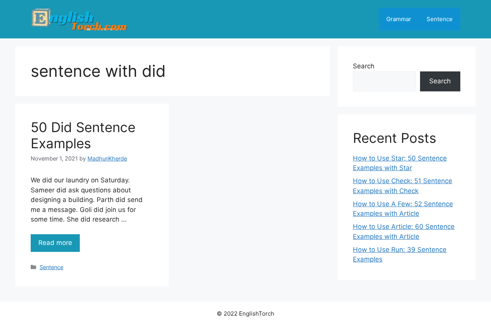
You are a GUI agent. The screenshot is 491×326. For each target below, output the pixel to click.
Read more (55, 243)
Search (363, 66)
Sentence (440, 19)
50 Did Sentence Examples (83, 135)
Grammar (398, 19)
